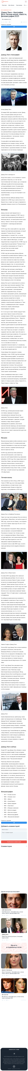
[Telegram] (14, 1054)
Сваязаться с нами (14, 1049)
